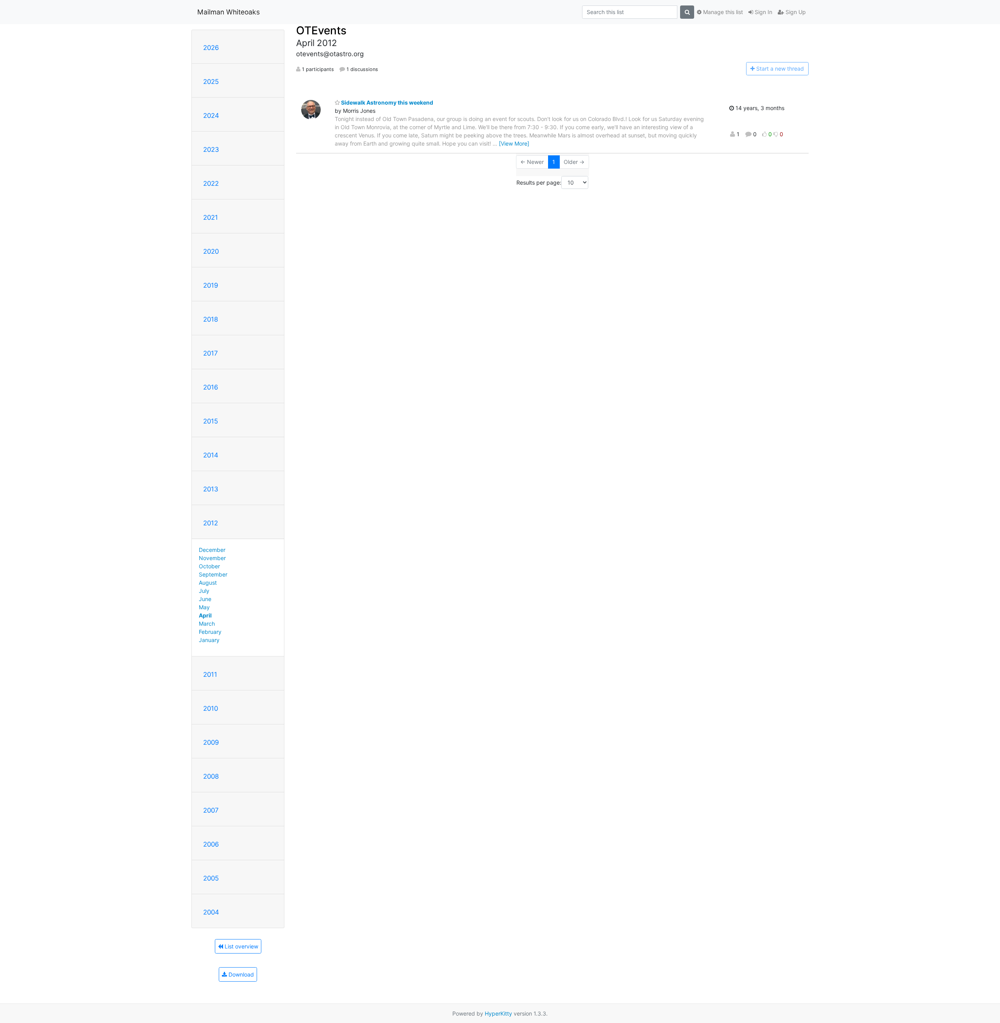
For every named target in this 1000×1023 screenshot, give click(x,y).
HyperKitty (498, 1013)
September (213, 574)
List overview (240, 946)
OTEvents (321, 30)
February (210, 631)
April (205, 615)
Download (240, 974)
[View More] (514, 143)
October (209, 566)
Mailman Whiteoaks (228, 12)
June (205, 599)
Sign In (762, 12)
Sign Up (795, 12)
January (209, 640)
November (212, 558)
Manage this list (722, 12)
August (208, 582)
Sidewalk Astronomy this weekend (386, 102)
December (212, 549)
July (204, 590)
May (204, 607)
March (207, 623)
